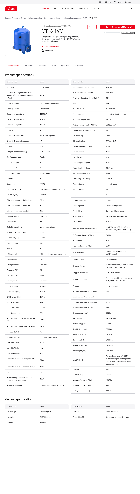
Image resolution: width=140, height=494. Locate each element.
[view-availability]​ (128, 33)
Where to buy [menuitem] (83, 9)
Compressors (48, 18)
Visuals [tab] (53, 65)
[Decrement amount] (85, 27)
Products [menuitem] (45, 9)
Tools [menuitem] (55, 9)
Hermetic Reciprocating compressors (69, 18)
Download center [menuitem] (67, 9)
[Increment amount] (94, 27)
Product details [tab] (13, 65)
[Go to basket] (100, 2)
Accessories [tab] (79, 65)
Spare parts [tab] (65, 65)
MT (85, 18)
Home (7, 18)
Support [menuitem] (96, 9)
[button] (107, 2)
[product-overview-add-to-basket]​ (119, 27)
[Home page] (11, 8)
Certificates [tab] (42, 65)
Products (15, 18)
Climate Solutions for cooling (31, 18)
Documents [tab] (28, 65)
